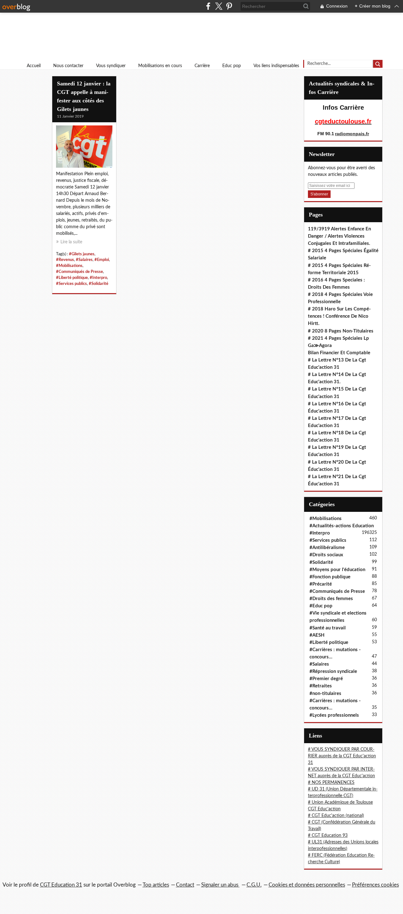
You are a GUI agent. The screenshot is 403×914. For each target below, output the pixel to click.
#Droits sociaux (326, 554)
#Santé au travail (327, 628)
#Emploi (101, 260)
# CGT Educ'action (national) (336, 815)
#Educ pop (320, 606)
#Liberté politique (72, 278)
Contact (185, 885)
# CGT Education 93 (328, 835)
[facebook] (208, 6)
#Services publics (71, 284)
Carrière (202, 66)
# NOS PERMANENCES (331, 782)
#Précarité (320, 584)
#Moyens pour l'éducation (337, 569)
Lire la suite (71, 242)
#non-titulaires (325, 693)
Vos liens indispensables (276, 66)
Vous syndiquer (111, 66)
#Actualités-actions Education (341, 526)
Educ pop (231, 66)
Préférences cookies (375, 885)
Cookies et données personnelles (307, 885)
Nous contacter (68, 66)
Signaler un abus (220, 885)
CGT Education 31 (61, 885)
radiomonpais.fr (352, 133)
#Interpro (98, 278)
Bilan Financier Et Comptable (339, 352)
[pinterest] (229, 6)
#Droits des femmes (331, 598)
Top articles (156, 885)
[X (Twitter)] (219, 6)
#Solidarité (98, 284)
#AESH (317, 635)
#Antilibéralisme (327, 547)
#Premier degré (326, 678)
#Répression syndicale (333, 671)
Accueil (34, 66)
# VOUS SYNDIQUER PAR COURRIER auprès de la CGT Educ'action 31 (342, 756)
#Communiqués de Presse (79, 272)
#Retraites (320, 686)
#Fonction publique (329, 577)
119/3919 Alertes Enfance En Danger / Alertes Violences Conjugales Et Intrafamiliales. (339, 236)
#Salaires (84, 260)
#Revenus (65, 260)
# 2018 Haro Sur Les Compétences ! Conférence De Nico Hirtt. (339, 316)
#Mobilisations (69, 266)
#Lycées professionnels (334, 715)
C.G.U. (254, 885)
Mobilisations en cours (160, 66)
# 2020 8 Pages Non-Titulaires (340, 331)
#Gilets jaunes (81, 254)
